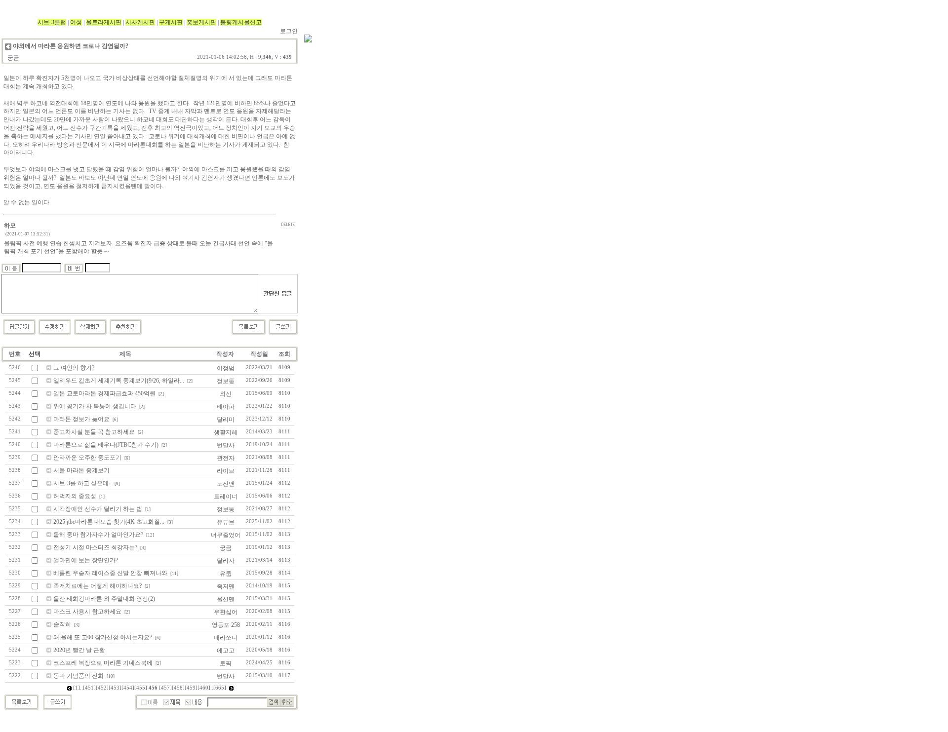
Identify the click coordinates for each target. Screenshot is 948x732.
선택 (34, 353)
